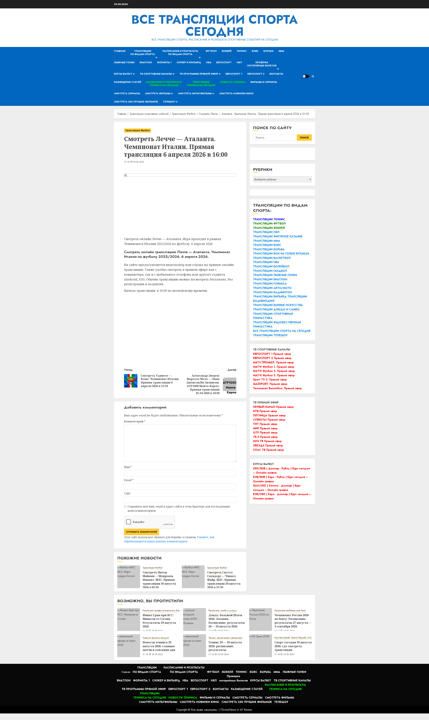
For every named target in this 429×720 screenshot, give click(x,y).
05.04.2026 (138, 162)
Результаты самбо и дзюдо (222, 610)
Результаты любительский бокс (290, 610)
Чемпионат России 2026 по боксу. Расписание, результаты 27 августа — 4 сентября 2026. (292, 620)
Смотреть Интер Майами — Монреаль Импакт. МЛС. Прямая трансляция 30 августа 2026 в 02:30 (159, 580)
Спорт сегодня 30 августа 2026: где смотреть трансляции (293, 646)
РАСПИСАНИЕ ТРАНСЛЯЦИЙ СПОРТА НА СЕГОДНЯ (302, 637)
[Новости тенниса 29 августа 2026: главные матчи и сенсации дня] (128, 645)
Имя (128, 467)
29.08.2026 (157, 654)
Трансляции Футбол (137, 130)
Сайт (127, 493)
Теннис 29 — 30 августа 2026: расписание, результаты (225, 646)
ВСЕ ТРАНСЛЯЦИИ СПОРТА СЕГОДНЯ (214, 25)
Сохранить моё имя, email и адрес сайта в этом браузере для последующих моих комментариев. (179, 509)
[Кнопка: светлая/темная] (305, 76)
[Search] (313, 76)
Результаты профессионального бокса (162, 610)
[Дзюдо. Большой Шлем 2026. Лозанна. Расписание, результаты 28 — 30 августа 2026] (194, 619)
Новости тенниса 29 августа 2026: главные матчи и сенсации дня (159, 646)
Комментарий (134, 421)
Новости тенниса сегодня (156, 637)
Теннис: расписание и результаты (225, 637)
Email (128, 480)
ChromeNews (228, 710)
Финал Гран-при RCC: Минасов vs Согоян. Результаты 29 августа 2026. (159, 620)
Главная (119, 51)
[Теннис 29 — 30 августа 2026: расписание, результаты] (194, 645)
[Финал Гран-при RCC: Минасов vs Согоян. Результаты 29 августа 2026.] (128, 619)
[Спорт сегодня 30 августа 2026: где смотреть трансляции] (260, 645)
